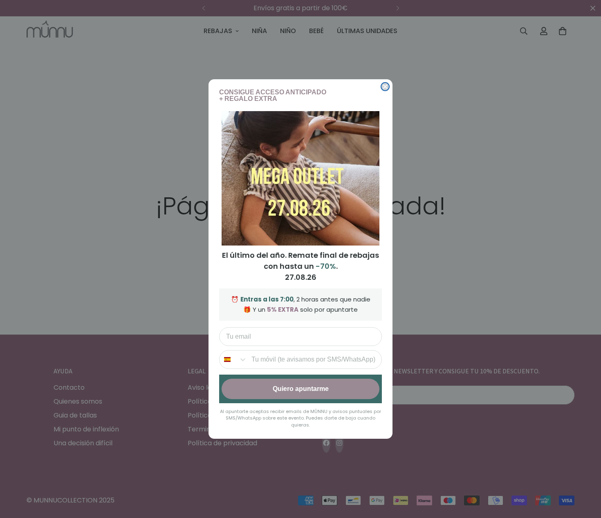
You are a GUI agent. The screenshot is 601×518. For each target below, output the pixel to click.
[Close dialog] (385, 87)
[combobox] (233, 359)
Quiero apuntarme (301, 388)
